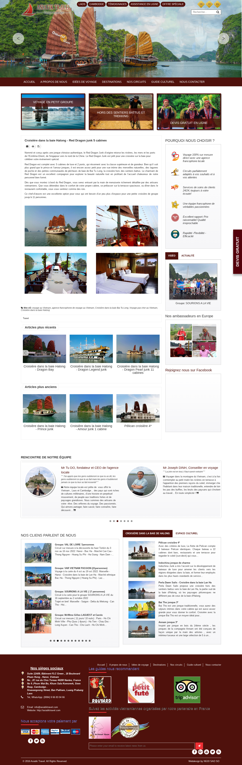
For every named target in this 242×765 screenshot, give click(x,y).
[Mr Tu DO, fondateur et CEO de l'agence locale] (40, 481)
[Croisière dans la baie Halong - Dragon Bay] (44, 349)
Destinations (112, 81)
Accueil (29, 81)
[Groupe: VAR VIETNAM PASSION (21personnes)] (38, 576)
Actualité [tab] (187, 255)
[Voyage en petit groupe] (53, 111)
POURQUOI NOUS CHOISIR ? (190, 141)
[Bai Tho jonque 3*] (141, 609)
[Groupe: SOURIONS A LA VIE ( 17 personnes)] (38, 600)
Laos (82, 4)
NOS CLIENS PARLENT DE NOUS (48, 535)
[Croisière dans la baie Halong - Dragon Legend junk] (91, 349)
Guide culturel (162, 81)
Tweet (26, 318)
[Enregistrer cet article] (39, 146)
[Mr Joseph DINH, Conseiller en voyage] (142, 481)
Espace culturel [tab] (187, 533)
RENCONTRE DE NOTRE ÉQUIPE (46, 457)
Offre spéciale (173, 4)
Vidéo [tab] (171, 255)
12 (90, 641)
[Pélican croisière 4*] (138, 409)
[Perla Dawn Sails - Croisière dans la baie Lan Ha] (141, 589)
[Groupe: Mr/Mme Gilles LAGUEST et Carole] (38, 623)
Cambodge (96, 4)
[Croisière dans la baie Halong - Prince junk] (44, 408)
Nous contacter (192, 81)
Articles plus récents (40, 327)
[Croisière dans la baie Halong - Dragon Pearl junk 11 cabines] (138, 349)
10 (82, 641)
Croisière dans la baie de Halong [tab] (148, 533)
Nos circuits (136, 81)
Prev (26, 353)
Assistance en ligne (144, 4)
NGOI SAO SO (211, 761)
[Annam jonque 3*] (141, 629)
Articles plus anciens (41, 387)
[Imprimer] (33, 146)
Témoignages (117, 4)
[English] (201, 4)
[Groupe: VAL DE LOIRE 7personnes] (38, 553)
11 (86, 641)
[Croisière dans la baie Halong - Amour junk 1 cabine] (91, 408)
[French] (209, 4)
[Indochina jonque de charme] (141, 569)
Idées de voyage (84, 81)
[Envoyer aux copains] (27, 146)
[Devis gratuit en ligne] (189, 111)
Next (157, 353)
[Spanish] (217, 4)
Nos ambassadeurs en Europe (189, 316)
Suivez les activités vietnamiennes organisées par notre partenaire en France (149, 708)
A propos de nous (53, 81)
